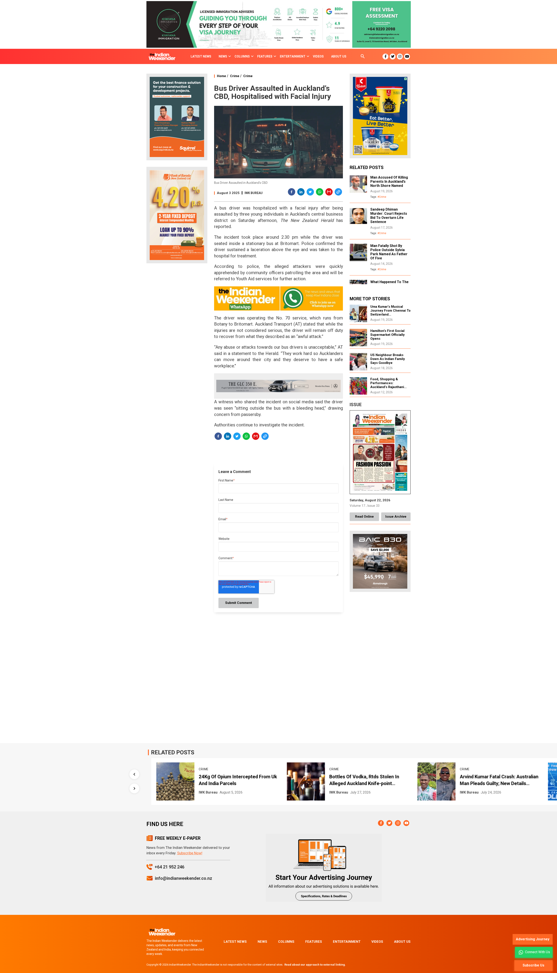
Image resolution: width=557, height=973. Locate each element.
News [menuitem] (223, 56)
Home (221, 76)
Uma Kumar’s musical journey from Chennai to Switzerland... (390, 310)
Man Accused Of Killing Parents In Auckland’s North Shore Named (389, 181)
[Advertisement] (176, 335)
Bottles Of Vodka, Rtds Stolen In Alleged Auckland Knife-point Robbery (363, 780)
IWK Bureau (254, 193)
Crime (234, 76)
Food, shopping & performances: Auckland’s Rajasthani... (388, 383)
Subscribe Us (533, 965)
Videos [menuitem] (318, 56)
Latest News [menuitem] (201, 56)
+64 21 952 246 (169, 867)
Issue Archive (395, 517)
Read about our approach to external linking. (315, 964)
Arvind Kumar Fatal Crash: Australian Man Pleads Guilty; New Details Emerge (498, 780)
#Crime (381, 196)
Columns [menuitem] (242, 56)
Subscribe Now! (189, 853)
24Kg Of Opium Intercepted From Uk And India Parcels (237, 780)
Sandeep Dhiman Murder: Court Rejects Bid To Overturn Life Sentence (388, 215)
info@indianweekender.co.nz (183, 878)
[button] (291, 192)
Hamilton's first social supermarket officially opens (387, 335)
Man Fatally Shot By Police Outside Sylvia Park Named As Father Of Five (389, 252)
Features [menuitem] (264, 56)
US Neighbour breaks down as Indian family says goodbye (387, 359)
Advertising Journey (532, 939)
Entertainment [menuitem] (292, 56)
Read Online (364, 517)
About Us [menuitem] (338, 56)
